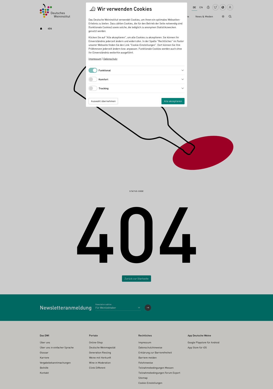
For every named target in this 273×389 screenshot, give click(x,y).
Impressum (94, 58)
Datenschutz (110, 58)
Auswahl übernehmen (103, 101)
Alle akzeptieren (173, 101)
